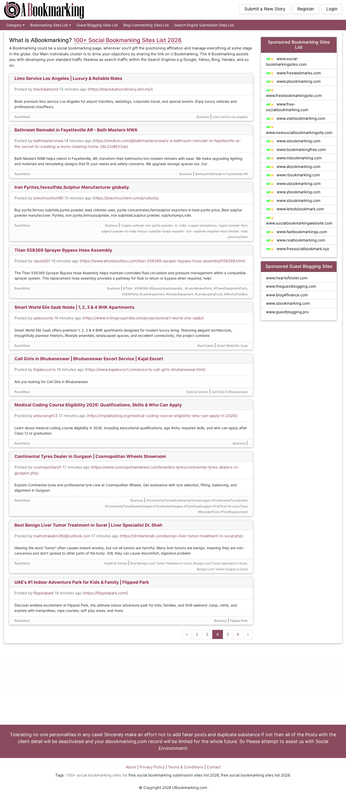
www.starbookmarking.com (300, 118)
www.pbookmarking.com (298, 81)
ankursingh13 (45, 415)
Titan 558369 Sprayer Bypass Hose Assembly (63, 250)
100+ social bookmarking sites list (97, 775)
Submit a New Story (264, 8)
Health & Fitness (115, 563)
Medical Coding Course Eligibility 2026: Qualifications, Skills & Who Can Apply (98, 404)
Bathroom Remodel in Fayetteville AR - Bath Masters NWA (76, 129)
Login (331, 8)
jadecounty (43, 318)
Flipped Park (239, 621)
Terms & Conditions (185, 767)
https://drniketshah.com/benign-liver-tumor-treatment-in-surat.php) (182, 535)
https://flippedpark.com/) (106, 593)
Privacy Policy (152, 767)
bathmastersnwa (48, 140)
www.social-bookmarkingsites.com (286, 61)
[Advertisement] (173, 683)
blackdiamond (45, 89)
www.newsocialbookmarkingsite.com (299, 132)
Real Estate (206, 346)
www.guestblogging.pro (287, 311)
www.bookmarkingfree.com (301, 149)
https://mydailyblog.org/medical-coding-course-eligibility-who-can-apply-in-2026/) (163, 415)
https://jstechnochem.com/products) (126, 198)
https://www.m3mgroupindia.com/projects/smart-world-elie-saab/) (144, 318)
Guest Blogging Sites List (97, 25)
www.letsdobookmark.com (300, 208)
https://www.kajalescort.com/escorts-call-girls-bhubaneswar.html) (145, 369)
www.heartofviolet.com (286, 277)
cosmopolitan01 (47, 467)
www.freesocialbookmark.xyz (302, 248)
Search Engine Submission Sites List (204, 25)
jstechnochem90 (48, 198)
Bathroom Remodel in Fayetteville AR (221, 174)
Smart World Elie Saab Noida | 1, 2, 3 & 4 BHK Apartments (74, 307)
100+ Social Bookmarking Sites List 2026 (127, 40)
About (131, 767)
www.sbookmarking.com (298, 141)
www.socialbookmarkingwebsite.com (299, 223)
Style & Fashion (197, 392)
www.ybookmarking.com (298, 191)
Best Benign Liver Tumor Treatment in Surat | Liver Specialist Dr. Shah (88, 525)
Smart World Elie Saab (232, 346)
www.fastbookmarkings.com (301, 231)
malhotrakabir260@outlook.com (61, 535)
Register (305, 8)
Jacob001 (41, 260)
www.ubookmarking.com (298, 183)
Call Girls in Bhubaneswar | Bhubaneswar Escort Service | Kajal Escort (88, 358)
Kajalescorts (44, 369)
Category (14, 25)
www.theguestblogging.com (291, 286)
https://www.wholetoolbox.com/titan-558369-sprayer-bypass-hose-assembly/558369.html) (163, 260)
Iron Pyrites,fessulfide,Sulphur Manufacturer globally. (72, 187)
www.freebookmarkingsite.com (294, 95)
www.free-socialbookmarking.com (287, 107)
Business (203, 117)
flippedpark (43, 593)
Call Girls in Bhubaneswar (230, 392)
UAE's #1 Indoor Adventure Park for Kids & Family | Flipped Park (81, 582)
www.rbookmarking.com (298, 175)
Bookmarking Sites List (49, 25)
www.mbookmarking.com (299, 158)
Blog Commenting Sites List (146, 25)
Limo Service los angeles (230, 117)
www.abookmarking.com (298, 166)
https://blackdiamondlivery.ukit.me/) (121, 89)
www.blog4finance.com (287, 294)
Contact (214, 767)
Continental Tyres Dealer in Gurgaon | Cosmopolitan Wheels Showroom (90, 456)
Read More (22, 117)
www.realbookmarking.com (300, 240)
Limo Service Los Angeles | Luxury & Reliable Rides (68, 78)
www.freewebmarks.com (298, 73)
